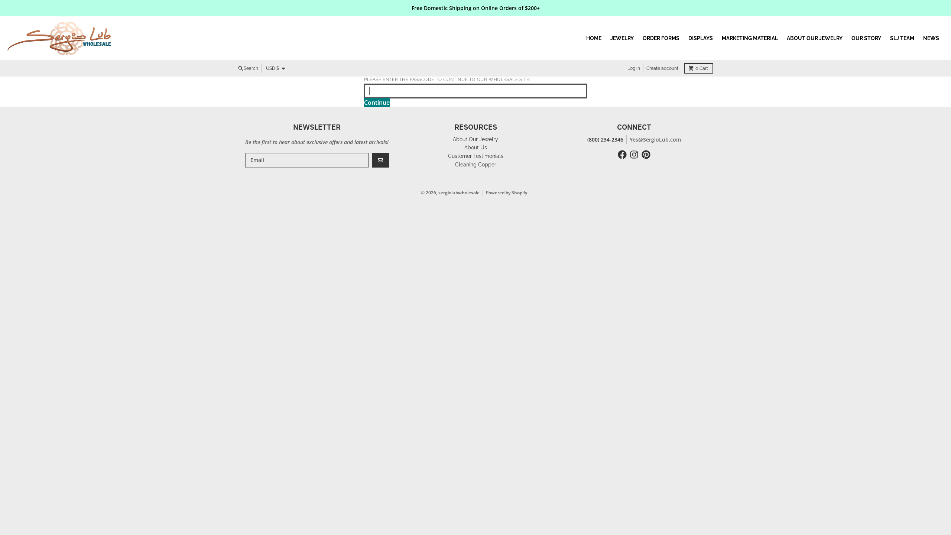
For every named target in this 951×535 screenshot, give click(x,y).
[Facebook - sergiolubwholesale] (622, 154)
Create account (662, 68)
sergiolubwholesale (459, 192)
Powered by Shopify (506, 192)
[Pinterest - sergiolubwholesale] (646, 154)
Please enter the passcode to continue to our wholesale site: (447, 79)
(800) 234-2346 (605, 139)
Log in (633, 68)
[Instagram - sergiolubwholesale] (634, 154)
